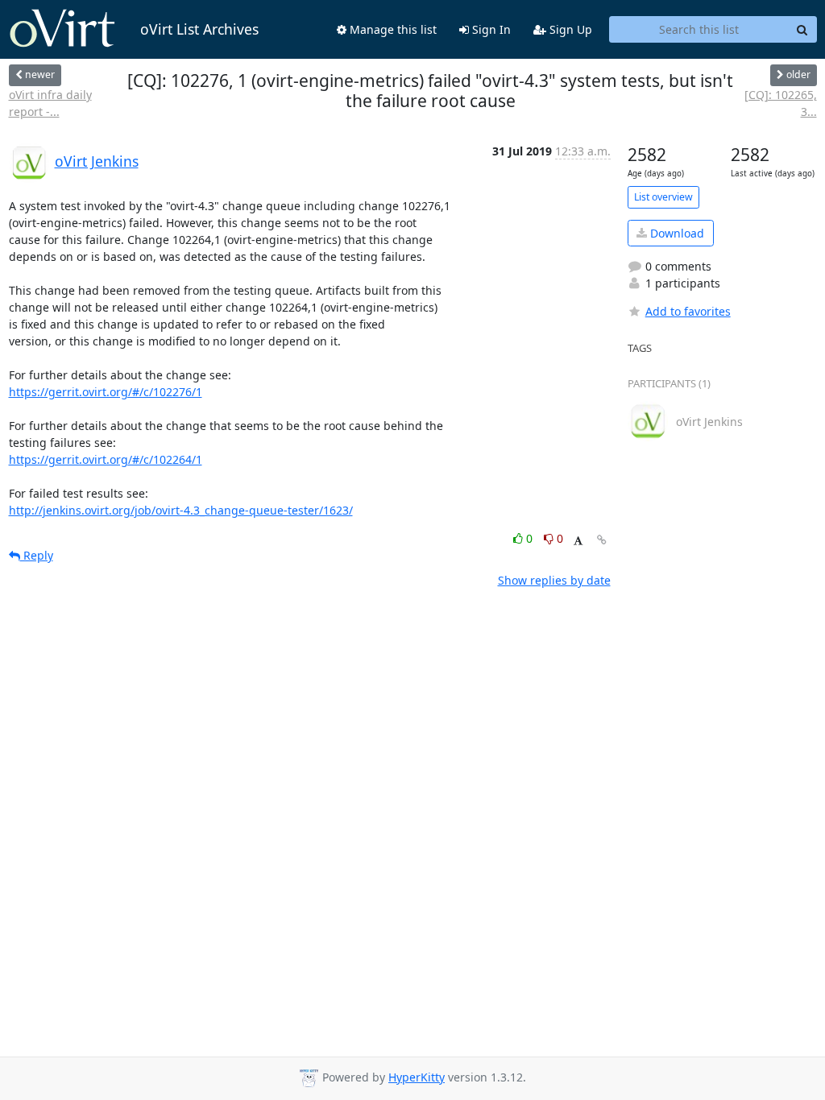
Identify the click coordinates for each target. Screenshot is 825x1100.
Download (675, 233)
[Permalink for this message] (602, 540)
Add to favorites (688, 311)
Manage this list (391, 29)
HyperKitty (416, 1077)
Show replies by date (554, 580)
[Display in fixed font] (578, 541)
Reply (36, 555)
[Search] (802, 29)
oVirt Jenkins (97, 161)
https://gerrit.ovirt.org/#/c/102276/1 (105, 391)
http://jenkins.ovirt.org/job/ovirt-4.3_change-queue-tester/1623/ (181, 510)
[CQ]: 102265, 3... (780, 103)
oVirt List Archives (199, 29)
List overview (663, 197)
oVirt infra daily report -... (50, 103)
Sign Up (569, 29)
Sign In (490, 29)
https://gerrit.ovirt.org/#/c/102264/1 (105, 459)
